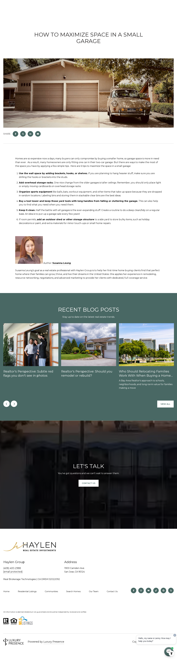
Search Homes (73, 591)
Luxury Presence (53, 641)
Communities (51, 591)
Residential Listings (27, 591)
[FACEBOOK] (133, 590)
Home (6, 591)
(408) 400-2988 (12, 568)
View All (165, 404)
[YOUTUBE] (148, 590)
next (14, 404)
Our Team (93, 591)
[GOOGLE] (163, 590)
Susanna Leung (61, 263)
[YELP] (171, 590)
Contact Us (88, 483)
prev (6, 404)
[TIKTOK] (156, 590)
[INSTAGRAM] (141, 590)
